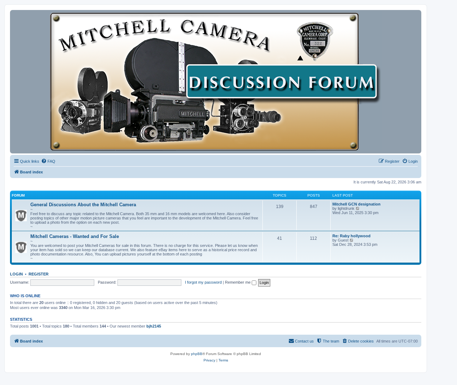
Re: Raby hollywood (351, 236)
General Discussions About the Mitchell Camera (83, 204)
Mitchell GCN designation (356, 204)
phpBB (196, 354)
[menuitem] (48, 161)
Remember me (238, 282)
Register (39, 274)
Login (16, 274)
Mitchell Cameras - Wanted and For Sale (74, 236)
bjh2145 (153, 326)
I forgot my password (203, 282)
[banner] (215, 81)
